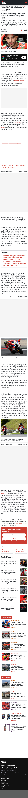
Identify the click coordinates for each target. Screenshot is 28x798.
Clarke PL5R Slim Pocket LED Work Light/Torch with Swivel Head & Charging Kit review (18, 727)
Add (23, 57)
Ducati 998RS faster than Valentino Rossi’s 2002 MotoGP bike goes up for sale (14, 263)
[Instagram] (7, 768)
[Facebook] (2, 768)
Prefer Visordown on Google (12, 56)
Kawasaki (18, 122)
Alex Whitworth (5, 29)
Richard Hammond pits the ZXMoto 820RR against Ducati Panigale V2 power (9, 590)
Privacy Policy (7, 542)
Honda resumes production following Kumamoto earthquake (17, 667)
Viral (2, 587)
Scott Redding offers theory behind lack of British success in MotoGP (9, 599)
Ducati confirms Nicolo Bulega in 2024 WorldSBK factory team (21, 550)
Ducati (3, 127)
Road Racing (15, 620)
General (3, 578)
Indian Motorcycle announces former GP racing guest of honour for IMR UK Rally (14, 257)
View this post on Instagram (11, 143)
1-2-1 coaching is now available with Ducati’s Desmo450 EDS (7, 608)
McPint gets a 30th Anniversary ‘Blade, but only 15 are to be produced (18, 657)
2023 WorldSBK (19, 80)
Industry (13, 664)
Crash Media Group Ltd (8, 770)
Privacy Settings (5, 785)
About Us (3, 780)
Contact (3, 782)
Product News (15, 713)
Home (2, 6)
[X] (11, 768)
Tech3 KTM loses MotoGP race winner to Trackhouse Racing (8, 563)
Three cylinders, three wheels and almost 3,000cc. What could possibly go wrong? (17, 684)
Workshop (14, 702)
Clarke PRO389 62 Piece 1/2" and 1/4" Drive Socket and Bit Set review (18, 706)
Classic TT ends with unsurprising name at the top (18, 624)
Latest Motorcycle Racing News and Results (12, 8)
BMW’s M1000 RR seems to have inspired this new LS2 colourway (18, 717)
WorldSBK (4, 11)
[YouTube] (15, 768)
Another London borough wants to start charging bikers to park (18, 695)
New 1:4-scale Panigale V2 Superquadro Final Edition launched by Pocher (8, 581)
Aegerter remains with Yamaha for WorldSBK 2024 (6, 550)
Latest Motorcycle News (15, 6)
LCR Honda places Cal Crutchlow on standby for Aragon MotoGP (8, 572)
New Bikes (14, 653)
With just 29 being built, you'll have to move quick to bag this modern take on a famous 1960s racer (18, 635)
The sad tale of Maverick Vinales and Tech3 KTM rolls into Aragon (18, 646)
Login (2, 786)
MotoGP (3, 493)
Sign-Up (3, 788)
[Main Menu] (26, 2)
